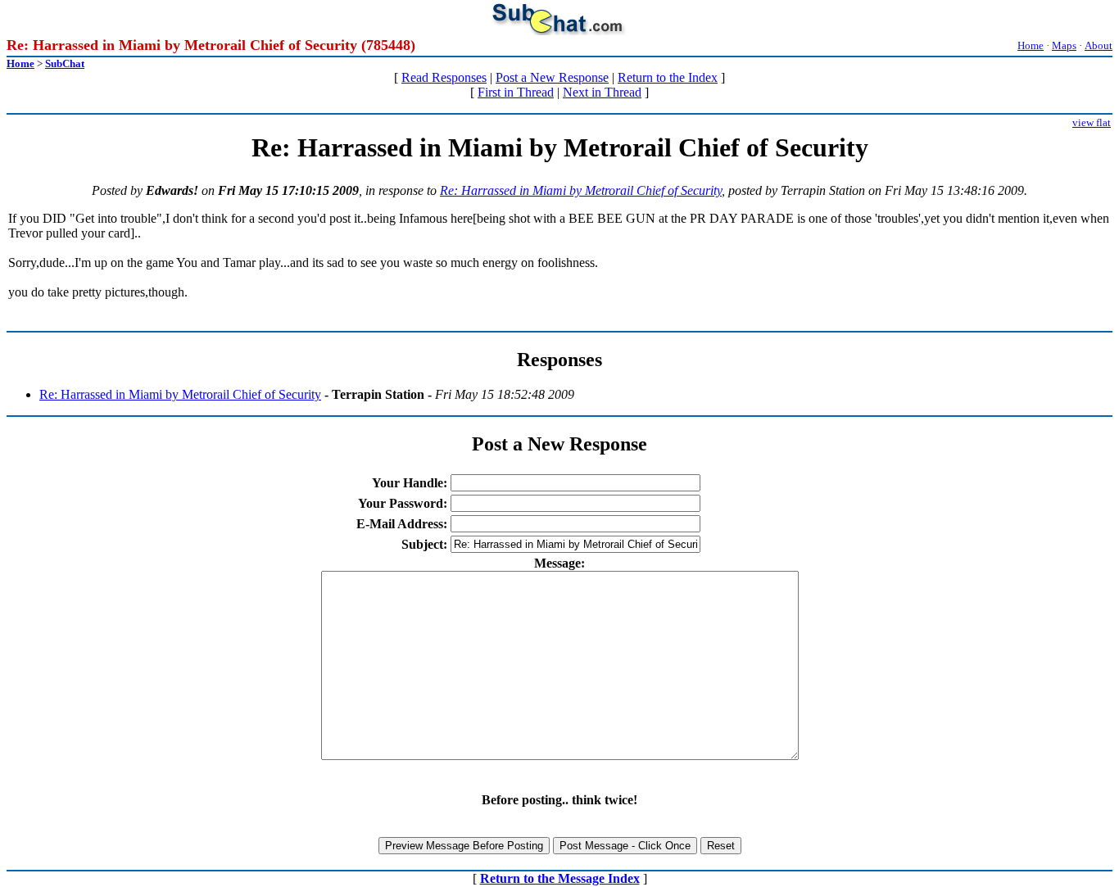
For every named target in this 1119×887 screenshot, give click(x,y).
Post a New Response (552, 77)
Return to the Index (668, 77)
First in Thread (516, 92)
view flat (1091, 122)
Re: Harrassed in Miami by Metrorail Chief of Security (581, 190)
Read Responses (444, 77)
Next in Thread (602, 92)
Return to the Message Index (560, 878)
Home (1030, 45)
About (1098, 45)
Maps (1064, 45)
